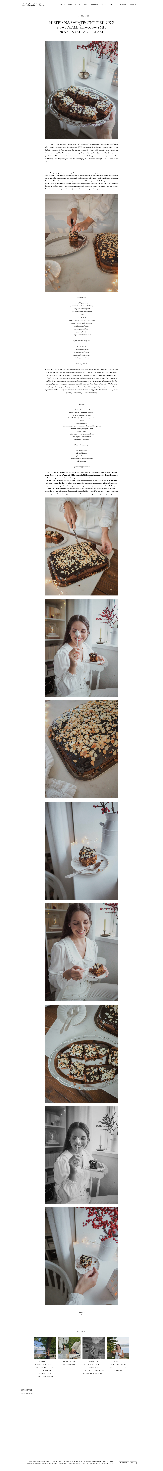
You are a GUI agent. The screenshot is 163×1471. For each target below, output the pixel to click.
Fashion (72, 4)
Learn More (124, 1462)
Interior (83, 4)
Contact (123, 4)
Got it (133, 1462)
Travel (113, 4)
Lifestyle (93, 4)
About (133, 4)
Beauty (62, 4)
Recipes (104, 4)
